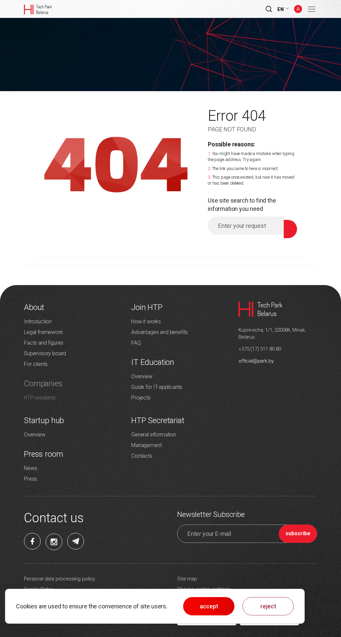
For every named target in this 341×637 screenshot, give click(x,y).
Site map (187, 579)
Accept (209, 606)
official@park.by (255, 361)
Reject (268, 606)
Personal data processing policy (59, 579)
